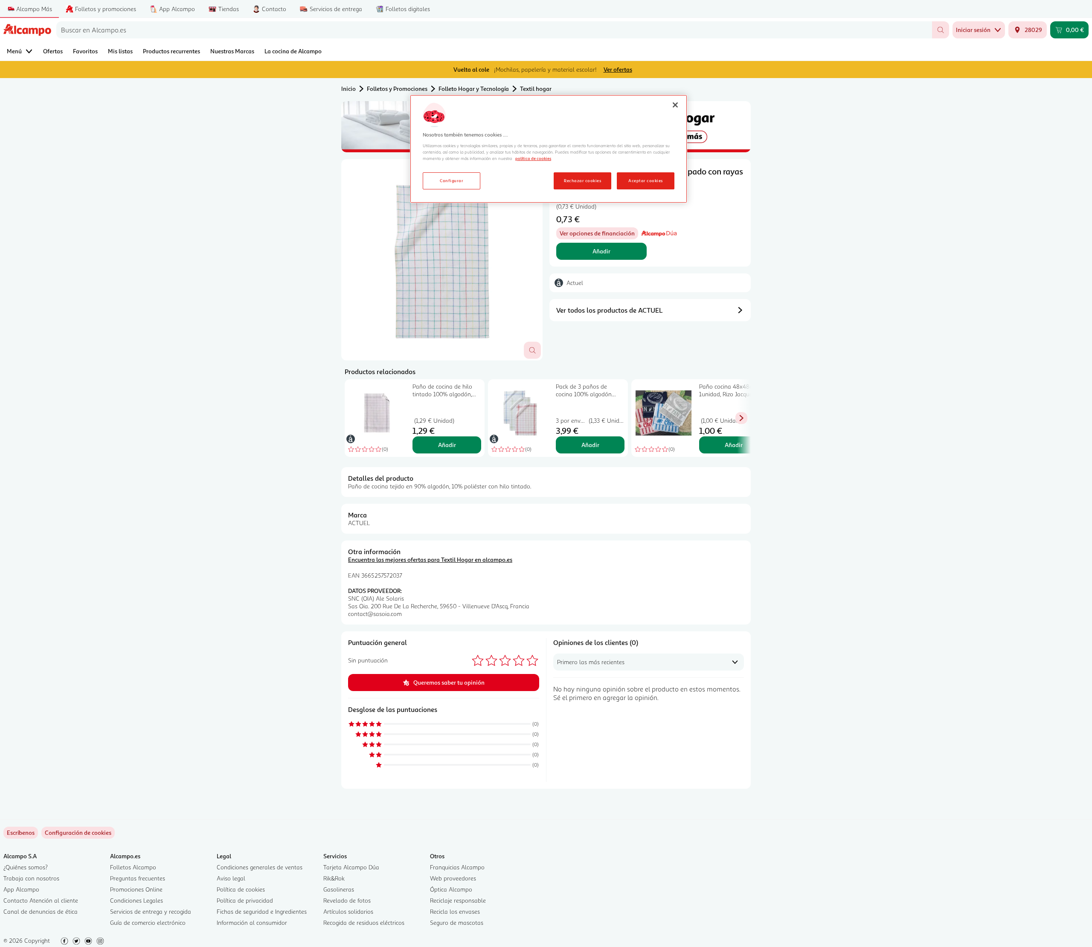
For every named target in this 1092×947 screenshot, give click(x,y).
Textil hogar (536, 88)
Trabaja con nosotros (31, 878)
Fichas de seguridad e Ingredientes (262, 911)
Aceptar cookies (645, 180)
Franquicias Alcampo (457, 867)
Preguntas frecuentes (137, 878)
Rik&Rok (334, 878)
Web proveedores (453, 878)
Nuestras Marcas (232, 51)
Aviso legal (231, 878)
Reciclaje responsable (458, 900)
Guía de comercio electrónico (148, 922)
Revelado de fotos (347, 900)
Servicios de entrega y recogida (150, 911)
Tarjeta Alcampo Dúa (351, 867)
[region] (548, 149)
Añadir (601, 251)
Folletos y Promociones (397, 88)
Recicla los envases (455, 911)
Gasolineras (338, 889)
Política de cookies (241, 889)
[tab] (442, 259)
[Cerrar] (675, 105)
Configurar (451, 180)
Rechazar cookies (582, 180)
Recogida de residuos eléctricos (363, 922)
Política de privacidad (245, 900)
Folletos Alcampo (133, 867)
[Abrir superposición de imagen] (532, 350)
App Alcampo (21, 889)
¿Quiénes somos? (25, 867)
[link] (78, 833)
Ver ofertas (618, 69)
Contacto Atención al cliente (40, 900)
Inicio (348, 88)
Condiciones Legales (136, 900)
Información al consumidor (252, 922)
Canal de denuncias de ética (40, 911)
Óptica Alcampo (451, 889)
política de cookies (533, 158)
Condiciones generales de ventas (259, 867)
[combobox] (494, 30)
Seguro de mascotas (456, 922)
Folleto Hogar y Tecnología (474, 88)
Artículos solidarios (348, 911)
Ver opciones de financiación (599, 234)
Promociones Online (136, 889)
